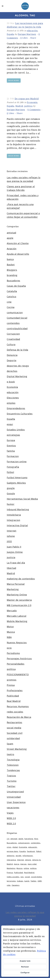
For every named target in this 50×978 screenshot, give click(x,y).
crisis (9, 847)
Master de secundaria (19, 599)
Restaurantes (14, 722)
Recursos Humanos (18, 706)
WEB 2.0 (11, 818)
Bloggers (12, 269)
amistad (11, 232)
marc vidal (32, 864)
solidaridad (13, 738)
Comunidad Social (17, 317)
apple (10, 238)
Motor (10, 626)
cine (9, 301)
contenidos (13, 323)
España (10, 34)
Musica (11, 631)
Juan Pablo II (14, 546)
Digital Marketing (17, 376)
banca (10, 259)
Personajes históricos (19, 658)
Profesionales (15, 690)
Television (13, 765)
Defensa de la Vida (17, 349)
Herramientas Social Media (22, 498)
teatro (10, 754)
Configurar (25, 972)
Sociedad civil (14, 733)
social (27, 877)
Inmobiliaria (14, 514)
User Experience (16, 802)
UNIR (40, 881)
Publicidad (13, 695)
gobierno (10, 855)
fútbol (10, 472)
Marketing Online (17, 594)
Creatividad (13, 339)
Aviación (11, 248)
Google (11, 493)
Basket (11, 264)
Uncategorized (15, 791)
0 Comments (34, 109)
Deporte (11, 360)
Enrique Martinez (27, 34)
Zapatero (16, 885)
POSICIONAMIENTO (18, 674)
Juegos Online (15, 552)
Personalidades (15, 663)
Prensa (11, 685)
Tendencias (13, 770)
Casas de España (16, 285)
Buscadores (13, 280)
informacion (28, 855)
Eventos (11, 445)
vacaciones (13, 807)
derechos (12, 371)
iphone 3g (36, 860)
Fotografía (13, 466)
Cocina (10, 307)
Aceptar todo (25, 961)
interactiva (11, 860)
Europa (11, 440)
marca (16, 864)
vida (8, 885)
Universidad (14, 796)
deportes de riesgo (18, 365)
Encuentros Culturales (20, 413)
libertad (11, 568)
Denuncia (12, 355)
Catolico (11, 296)
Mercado (12, 610)
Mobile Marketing (17, 621)
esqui (10, 424)
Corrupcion (13, 333)
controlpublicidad (17, 328)
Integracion (13, 520)
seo (22, 877)
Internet (11, 530)
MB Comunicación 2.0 (19, 605)
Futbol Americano (17, 477)
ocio (9, 647)
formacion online (17, 461)
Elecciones (13, 397)
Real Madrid (14, 701)
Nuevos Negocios (17, 642)
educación (32, 30)
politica (28, 106)
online (26, 868)
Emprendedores (16, 408)
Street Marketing (17, 749)
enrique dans (12, 851)
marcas (23, 864)
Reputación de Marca (19, 717)
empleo (11, 403)
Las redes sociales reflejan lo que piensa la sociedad (25, 914)
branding (12, 275)
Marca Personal (16, 584)
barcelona (29, 839)
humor (10, 504)
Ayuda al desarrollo (18, 253)
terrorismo (11, 881)
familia (11, 450)
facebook (31, 851)
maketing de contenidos (21, 578)
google (11, 488)
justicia (11, 557)
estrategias (13, 434)
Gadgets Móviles (16, 482)
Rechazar (25, 967)
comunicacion (15, 312)
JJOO (9, 541)
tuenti (26, 881)
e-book (11, 381)
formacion (13, 456)
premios (11, 679)
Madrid (19, 106)
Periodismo (13, 653)
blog (36, 839)
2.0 (8, 839)
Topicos (11, 775)
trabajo (20, 881)
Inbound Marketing (18, 509)
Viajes (10, 812)
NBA (9, 637)
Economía (32, 102)
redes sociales (15, 711)
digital (15, 847)
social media (14, 727)
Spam (10, 743)
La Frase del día (16, 562)
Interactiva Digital (17, 525)
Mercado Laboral (16, 615)
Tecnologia (13, 759)
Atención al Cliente (18, 243)
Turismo (12, 780)
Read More (13, 80)
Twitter (11, 786)
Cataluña (12, 291)
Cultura (11, 344)
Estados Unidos (16, 429)
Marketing (13, 589)
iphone (11, 536)
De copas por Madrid (27, 98)
